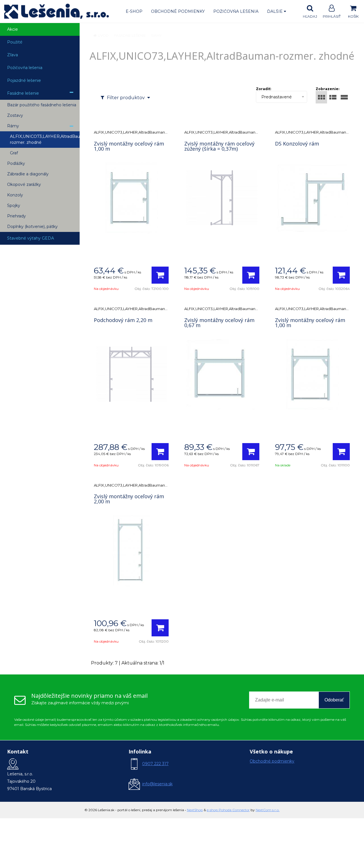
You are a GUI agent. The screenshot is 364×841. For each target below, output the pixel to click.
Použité (14, 42)
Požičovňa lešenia (235, 11)
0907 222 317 (155, 763)
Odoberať (334, 699)
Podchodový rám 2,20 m (123, 320)
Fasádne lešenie (130, 35)
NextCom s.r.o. (268, 810)
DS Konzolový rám (297, 143)
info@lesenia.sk (157, 783)
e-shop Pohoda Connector (228, 810)
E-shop (134, 11)
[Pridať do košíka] (160, 275)
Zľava (12, 54)
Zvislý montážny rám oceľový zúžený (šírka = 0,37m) (219, 146)
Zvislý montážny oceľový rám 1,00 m (129, 146)
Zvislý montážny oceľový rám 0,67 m (219, 323)
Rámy (156, 35)
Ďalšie (275, 11)
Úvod (103, 35)
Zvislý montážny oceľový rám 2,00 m (129, 499)
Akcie (12, 29)
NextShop (195, 810)
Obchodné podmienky (178, 11)
